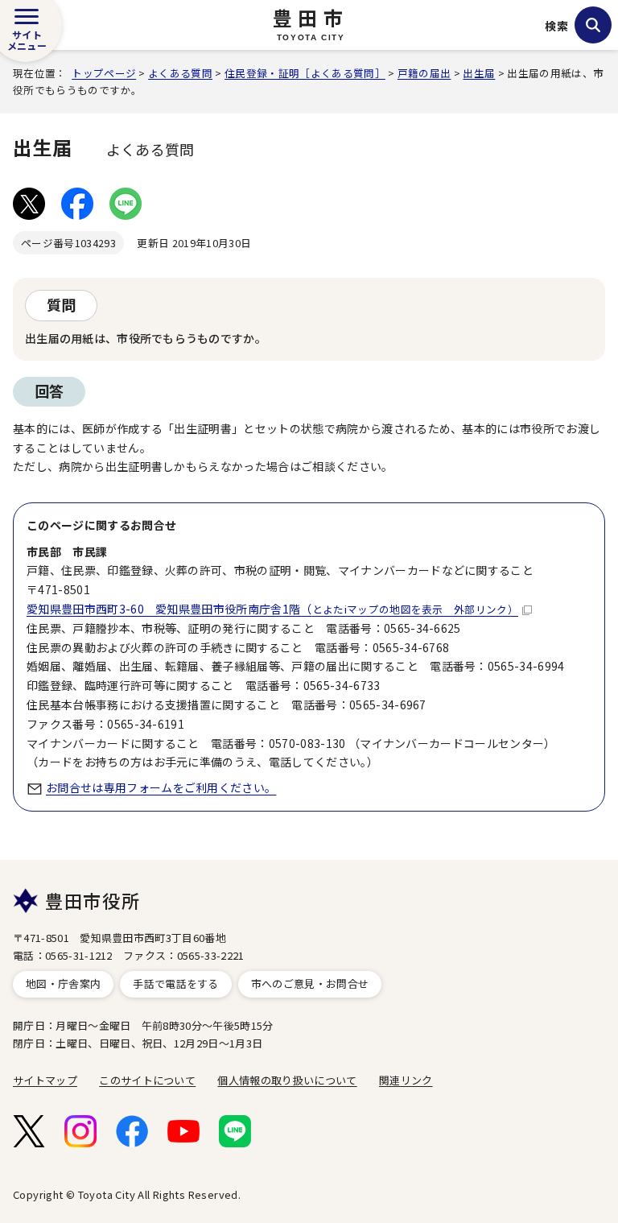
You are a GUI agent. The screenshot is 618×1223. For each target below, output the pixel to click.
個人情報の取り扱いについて (286, 1080)
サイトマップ (45, 1080)
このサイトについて (147, 1080)
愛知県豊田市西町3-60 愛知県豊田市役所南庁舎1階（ (272, 609)
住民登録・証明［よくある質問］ (305, 73)
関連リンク (406, 1080)
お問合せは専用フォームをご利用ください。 (161, 787)
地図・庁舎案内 (63, 983)
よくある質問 (180, 73)
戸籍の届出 (424, 73)
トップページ (104, 73)
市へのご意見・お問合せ (310, 983)
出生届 (479, 73)
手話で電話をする (176, 983)
